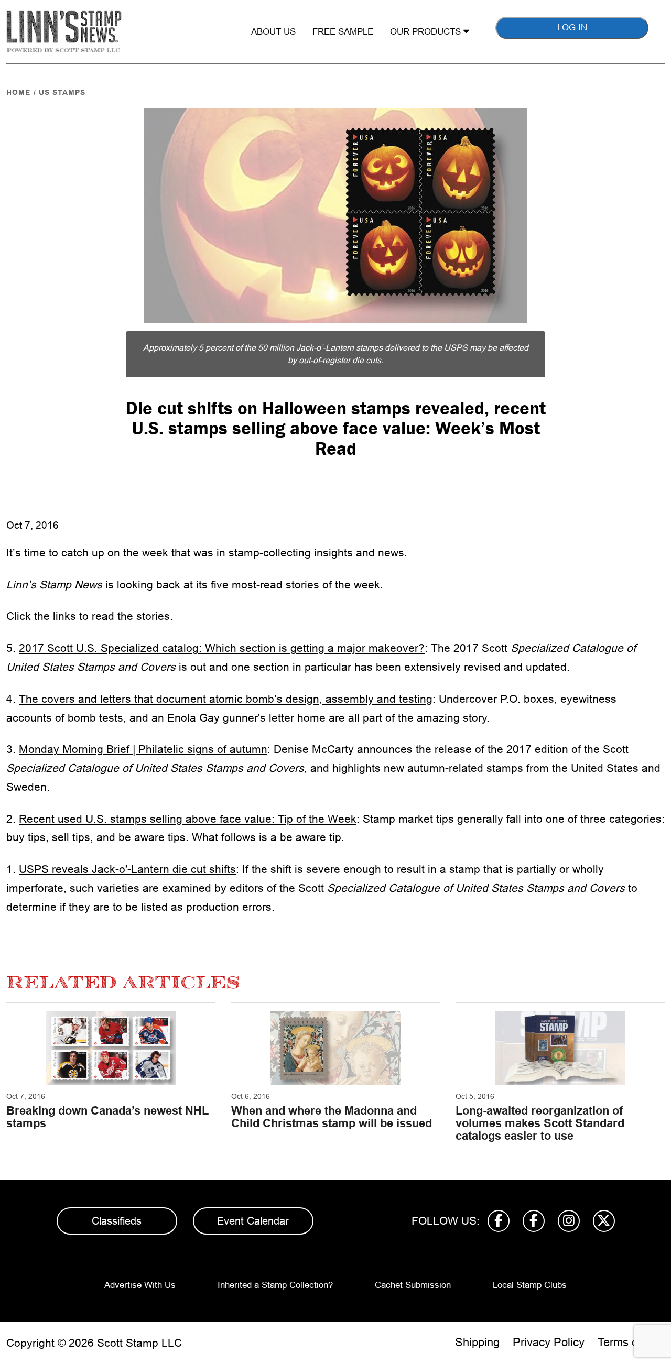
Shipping (477, 1342)
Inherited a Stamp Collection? (275, 1285)
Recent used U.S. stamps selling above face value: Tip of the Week (187, 819)
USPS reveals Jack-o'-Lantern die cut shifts (127, 869)
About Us (273, 32)
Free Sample (342, 32)
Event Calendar (253, 1221)
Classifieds (117, 1221)
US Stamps (62, 92)
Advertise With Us (140, 1285)
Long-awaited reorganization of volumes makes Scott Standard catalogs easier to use (540, 1123)
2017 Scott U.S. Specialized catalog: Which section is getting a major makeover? (222, 648)
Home (18, 92)
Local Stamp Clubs (530, 1285)
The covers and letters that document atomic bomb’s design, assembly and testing (225, 699)
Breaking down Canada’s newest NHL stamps (107, 1117)
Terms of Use (631, 1342)
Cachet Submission (413, 1285)
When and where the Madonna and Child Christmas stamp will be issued (331, 1117)
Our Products (426, 32)
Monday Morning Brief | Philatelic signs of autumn (143, 749)
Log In (572, 27)
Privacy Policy (549, 1342)
